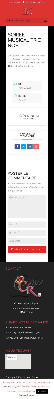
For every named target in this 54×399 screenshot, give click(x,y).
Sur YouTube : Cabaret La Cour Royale (24, 338)
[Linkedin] (30, 146)
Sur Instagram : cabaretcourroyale (22, 333)
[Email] (36, 146)
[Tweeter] (23, 146)
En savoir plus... (27, 395)
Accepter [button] (42, 391)
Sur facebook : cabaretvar (18, 327)
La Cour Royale (30, 377)
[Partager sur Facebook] (17, 146)
